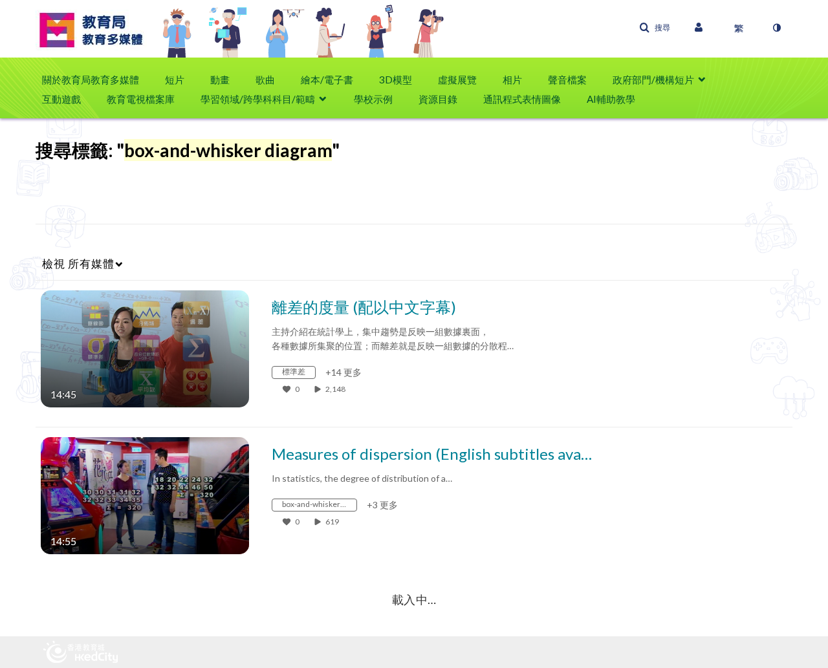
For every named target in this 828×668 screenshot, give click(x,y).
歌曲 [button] (265, 79)
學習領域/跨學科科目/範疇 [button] (258, 99)
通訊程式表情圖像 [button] (522, 99)
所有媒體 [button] (78, 263)
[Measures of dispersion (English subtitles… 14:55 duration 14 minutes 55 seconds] (145, 494)
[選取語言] (739, 27)
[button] (655, 27)
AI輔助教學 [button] (611, 99)
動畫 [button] (220, 79)
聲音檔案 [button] (567, 79)
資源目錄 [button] (438, 99)
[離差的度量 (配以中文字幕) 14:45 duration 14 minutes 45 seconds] (145, 347)
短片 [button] (174, 79)
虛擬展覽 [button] (457, 79)
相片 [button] (512, 79)
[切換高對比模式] (776, 27)
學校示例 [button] (373, 99)
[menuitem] (97, 79)
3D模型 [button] (395, 79)
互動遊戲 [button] (61, 99)
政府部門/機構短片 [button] (653, 79)
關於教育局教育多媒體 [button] (90, 79)
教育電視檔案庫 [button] (141, 99)
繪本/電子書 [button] (327, 79)
